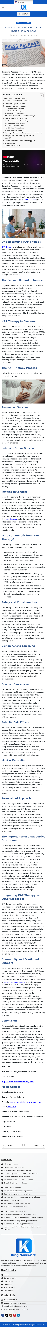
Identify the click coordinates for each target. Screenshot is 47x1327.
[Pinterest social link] (14, 1315)
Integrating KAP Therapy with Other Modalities (19, 136)
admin (15, 35)
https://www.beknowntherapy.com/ (25, 1102)
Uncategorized (23, 23)
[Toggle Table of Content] (40, 95)
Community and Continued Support (20, 141)
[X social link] (6, 1315)
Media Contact (14, 146)
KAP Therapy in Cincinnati (15, 103)
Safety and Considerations (16, 118)
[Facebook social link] (2, 1315)
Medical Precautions (16, 128)
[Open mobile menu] (3, 7)
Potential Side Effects (16, 126)
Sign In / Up (23, 14)
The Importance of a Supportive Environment (24, 133)
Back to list (23, 1145)
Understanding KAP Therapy (16, 98)
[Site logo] (23, 7)
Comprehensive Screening (18, 121)
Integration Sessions (16, 113)
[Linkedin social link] (18, 1315)
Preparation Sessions (16, 109)
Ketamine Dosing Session (17, 111)
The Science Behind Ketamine (17, 101)
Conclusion (10, 143)
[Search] (44, 7)
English (20, 2)
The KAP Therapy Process (15, 106)
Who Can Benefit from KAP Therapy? (20, 116)
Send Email (11, 1107)
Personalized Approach (17, 130)
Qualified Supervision (16, 123)
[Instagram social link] (10, 1315)
